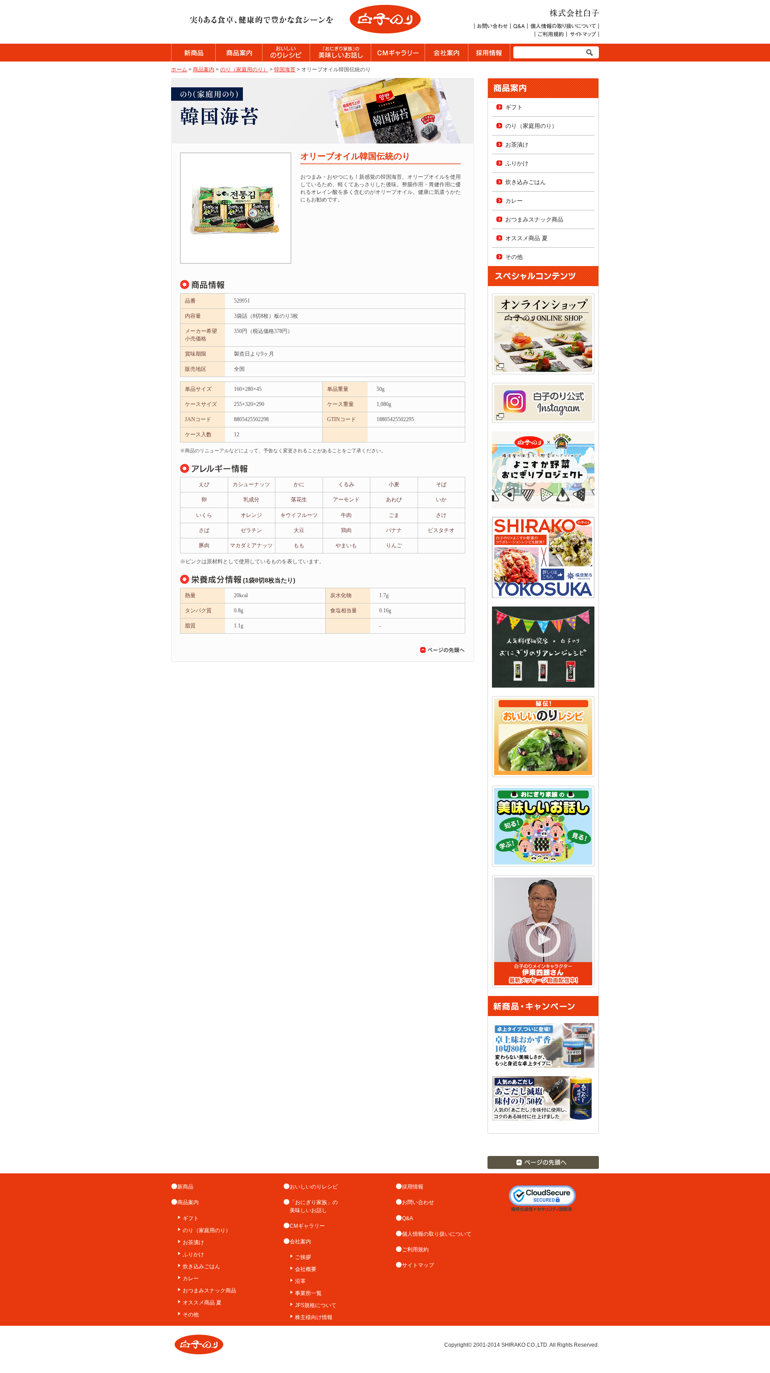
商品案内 (203, 69)
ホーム (179, 69)
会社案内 (300, 1241)
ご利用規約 (415, 1249)
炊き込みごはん (525, 182)
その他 (514, 257)
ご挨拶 (303, 1257)
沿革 (300, 1281)
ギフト (514, 107)
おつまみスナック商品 (534, 219)
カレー (514, 200)
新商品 (185, 1187)
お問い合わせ (418, 1202)
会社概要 (305, 1269)
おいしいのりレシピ (314, 1187)
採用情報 (412, 1187)
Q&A (407, 1218)
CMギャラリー (307, 1226)
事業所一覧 (308, 1293)
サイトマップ (418, 1265)
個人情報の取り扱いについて (436, 1234)
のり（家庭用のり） (244, 69)
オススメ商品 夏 (526, 238)
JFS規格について (315, 1305)
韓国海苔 (284, 69)
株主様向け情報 (313, 1317)
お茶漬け (516, 144)
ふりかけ (516, 163)
